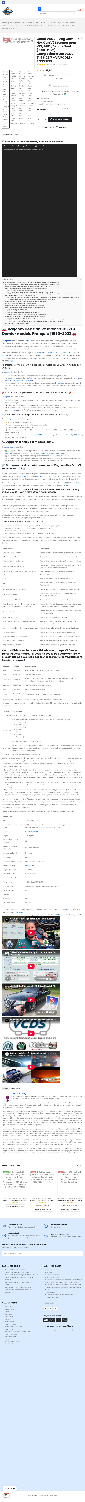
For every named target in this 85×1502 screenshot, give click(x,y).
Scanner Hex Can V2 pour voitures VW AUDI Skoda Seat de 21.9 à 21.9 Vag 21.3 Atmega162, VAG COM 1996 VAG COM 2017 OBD (45, 294)
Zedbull (7, 1285)
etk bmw (8, 1319)
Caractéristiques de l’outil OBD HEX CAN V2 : (21, 296)
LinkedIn (46, 127)
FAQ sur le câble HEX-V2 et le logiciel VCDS (22, 318)
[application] (39, 210)
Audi (46, 104)
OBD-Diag (34, 832)
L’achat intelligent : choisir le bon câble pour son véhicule (25, 305)
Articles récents (15, 1088)
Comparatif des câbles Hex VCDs (18, 323)
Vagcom (7, 341)
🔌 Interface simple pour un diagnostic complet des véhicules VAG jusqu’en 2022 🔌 (34, 285)
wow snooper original (12, 1341)
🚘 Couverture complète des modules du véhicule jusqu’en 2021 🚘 (28, 286)
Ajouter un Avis (63, 64)
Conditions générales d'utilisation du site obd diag (64, 1285)
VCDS (26, 341)
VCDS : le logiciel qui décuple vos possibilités (21, 303)
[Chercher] (74, 14)
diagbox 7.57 (9, 1317)
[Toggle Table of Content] (78, 279)
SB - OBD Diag (19, 1093)
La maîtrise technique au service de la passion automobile (26, 316)
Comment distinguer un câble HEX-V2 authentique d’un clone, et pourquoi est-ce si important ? (38, 321)
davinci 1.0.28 (9, 1309)
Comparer (62, 127)
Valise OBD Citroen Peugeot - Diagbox (18, 1272)
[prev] (78, 38)
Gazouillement (42, 127)
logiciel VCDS (37, 435)
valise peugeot (10, 1324)
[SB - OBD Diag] (7, 1097)
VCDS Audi (29, 381)
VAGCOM (19, 912)
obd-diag (9, 447)
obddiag (8, 1312)
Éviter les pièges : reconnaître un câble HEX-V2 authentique (26, 307)
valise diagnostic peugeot (14, 1327)
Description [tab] (7, 135)
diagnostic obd (10, 1337)
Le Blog (49, 1272)
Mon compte (51, 1292)
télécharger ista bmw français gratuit (17, 1332)
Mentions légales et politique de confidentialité (62, 1282)
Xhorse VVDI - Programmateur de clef (18, 1290)
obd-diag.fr (78, 483)
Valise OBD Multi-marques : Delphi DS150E (19, 1277)
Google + (50, 127)
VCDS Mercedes (17, 381)
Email (53, 127)
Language (41, 109)
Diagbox (45, 453)
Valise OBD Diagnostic (56, 104)
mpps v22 (8, 1307)
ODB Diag (14, 410)
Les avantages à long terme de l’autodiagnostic (24, 312)
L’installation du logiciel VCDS (19, 309)
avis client (51, 64)
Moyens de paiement (54, 1277)
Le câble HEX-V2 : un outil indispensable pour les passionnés (26, 301)
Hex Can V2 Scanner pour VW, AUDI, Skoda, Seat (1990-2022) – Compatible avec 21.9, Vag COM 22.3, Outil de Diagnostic (41, 911)
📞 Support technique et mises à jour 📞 (21, 290)
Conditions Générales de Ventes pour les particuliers (65, 1280)
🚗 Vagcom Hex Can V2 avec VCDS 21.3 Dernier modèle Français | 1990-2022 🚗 (32, 283)
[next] (81, 38)
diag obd (8, 1314)
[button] (39, 9)
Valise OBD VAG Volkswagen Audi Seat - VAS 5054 (22, 1275)
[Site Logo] (7, 11)
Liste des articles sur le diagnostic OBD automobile (64, 1287)
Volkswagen (67, 104)
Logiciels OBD (9, 1292)
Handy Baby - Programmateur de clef (18, 1287)
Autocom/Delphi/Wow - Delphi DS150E (18, 1282)
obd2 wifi (8, 1339)
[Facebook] (3, 2)
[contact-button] (80, 1253)
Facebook (38, 127)
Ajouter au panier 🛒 (61, 119)
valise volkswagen (11, 1334)
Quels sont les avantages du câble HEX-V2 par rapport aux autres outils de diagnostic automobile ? (38, 320)
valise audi (9, 1329)
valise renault (9, 1322)
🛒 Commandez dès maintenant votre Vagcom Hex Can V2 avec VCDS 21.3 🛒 (33, 292)
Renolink (8, 1280)
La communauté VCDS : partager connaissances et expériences (29, 314)
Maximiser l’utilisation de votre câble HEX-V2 (23, 311)
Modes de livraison (53, 1275)
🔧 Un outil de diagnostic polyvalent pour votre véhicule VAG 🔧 (27, 288)
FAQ (48, 1290)
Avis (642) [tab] (19, 135)
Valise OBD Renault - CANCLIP (15, 1270)
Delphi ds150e (10, 1344)
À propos (5, 1088)
